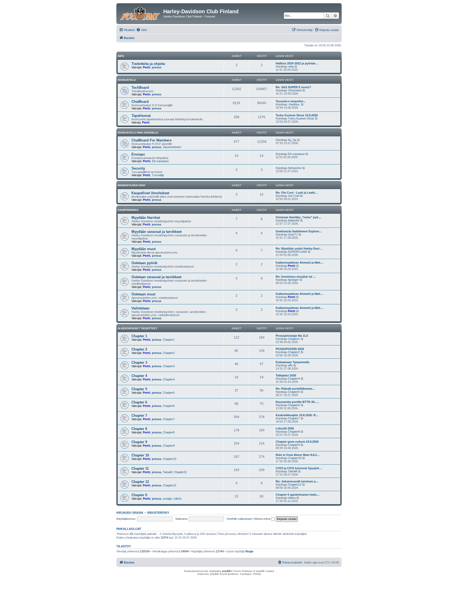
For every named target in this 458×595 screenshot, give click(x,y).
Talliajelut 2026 (286, 375)
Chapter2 (169, 352)
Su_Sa (292, 139)
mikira (177, 498)
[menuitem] (141, 30)
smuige (167, 498)
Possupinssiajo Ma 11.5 (292, 335)
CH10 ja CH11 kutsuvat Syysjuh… (299, 468)
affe (290, 365)
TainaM (167, 472)
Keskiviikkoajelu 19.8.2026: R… (297, 415)
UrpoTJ (293, 234)
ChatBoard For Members (151, 140)
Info (121, 56)
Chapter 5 (139, 389)
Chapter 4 (139, 376)
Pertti (146, 67)
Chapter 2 (139, 349)
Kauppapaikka (128, 209)
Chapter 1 (139, 336)
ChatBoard (140, 102)
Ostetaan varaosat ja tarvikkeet (156, 277)
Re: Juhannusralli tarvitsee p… (297, 481)
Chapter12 (169, 485)
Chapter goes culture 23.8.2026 (297, 441)
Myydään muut (143, 249)
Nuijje (249, 551)
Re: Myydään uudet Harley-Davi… (299, 248)
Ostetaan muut (143, 294)
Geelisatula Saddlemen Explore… (299, 231)
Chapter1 (169, 339)
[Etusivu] (140, 13)
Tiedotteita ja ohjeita (148, 64)
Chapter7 (169, 419)
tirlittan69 (293, 220)
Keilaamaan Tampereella (292, 362)
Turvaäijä (158, 175)
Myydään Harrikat (145, 218)
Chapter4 (169, 379)
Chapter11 (180, 472)
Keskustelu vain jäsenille (138, 132)
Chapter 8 (139, 429)
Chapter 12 (140, 482)
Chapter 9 (139, 442)
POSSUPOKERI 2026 (290, 348)
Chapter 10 (140, 455)
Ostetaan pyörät (144, 263)
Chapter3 (169, 366)
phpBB (226, 571)
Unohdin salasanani (239, 518)
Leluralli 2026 (285, 428)
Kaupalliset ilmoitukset (150, 193)
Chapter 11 (140, 468)
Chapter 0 (139, 495)
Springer (293, 279)
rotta (291, 66)
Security (138, 168)
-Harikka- (294, 104)
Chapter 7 (139, 416)
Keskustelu (127, 79)
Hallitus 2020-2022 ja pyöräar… (297, 63)
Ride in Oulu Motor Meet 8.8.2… (298, 454)
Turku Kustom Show (301, 118)
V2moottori (295, 90)
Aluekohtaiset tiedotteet (137, 328)
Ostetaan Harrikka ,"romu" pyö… (298, 217)
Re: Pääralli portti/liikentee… (295, 388)
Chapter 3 (139, 363)
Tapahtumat (141, 116)
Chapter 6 (139, 402)
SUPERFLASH (297, 251)
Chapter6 (169, 405)
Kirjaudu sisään (129, 512)
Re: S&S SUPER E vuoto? (293, 87)
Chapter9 (169, 445)
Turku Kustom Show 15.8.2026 (297, 115)
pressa (156, 67)
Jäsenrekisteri (172, 147)
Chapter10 (169, 458)
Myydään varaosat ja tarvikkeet (156, 232)
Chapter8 (169, 432)
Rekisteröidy (158, 512)
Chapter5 (169, 392)
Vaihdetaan (140, 308)
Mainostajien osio (131, 185)
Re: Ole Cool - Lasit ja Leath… (297, 192)
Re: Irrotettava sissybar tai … (296, 276)
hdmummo (294, 168)
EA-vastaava (160, 161)
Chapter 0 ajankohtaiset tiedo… (298, 494)
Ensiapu (138, 154)
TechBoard (140, 88)
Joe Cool (293, 195)
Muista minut (262, 518)
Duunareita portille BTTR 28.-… (297, 401)
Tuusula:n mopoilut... (291, 101)
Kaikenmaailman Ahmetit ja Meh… (299, 262)
